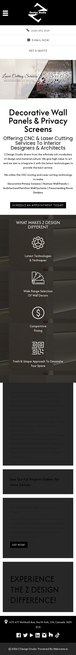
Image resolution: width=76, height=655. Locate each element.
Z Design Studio (27, 649)
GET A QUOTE (38, 51)
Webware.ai (60, 649)
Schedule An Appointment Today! (38, 205)
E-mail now (40, 40)
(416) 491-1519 (40, 30)
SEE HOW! (18, 545)
